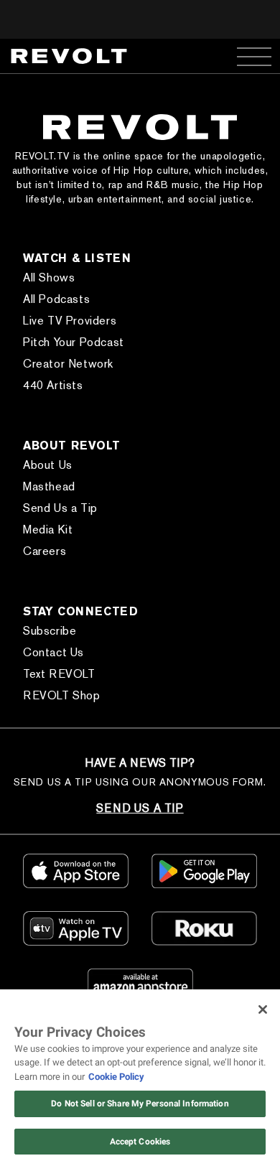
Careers (44, 551)
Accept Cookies (140, 1142)
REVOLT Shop (62, 695)
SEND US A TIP (139, 808)
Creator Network (68, 363)
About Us (48, 464)
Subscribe (49, 630)
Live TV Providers (69, 320)
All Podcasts (56, 299)
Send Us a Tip (60, 508)
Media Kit (48, 529)
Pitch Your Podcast (73, 342)
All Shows (49, 277)
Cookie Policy (116, 1076)
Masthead (49, 486)
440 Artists (53, 385)
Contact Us (53, 652)
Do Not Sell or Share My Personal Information (139, 1104)
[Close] (263, 1009)
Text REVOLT (59, 673)
